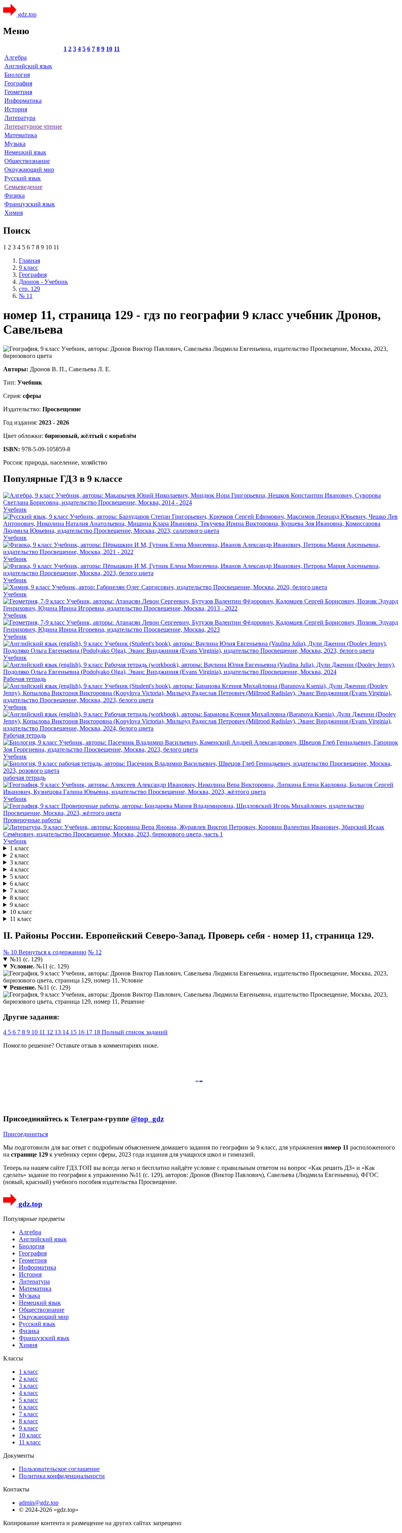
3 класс (19, 862)
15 (74, 1032)
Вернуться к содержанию (52, 952)
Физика (14, 195)
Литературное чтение (33, 126)
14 (66, 1032)
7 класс (19, 890)
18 (98, 1032)
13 (58, 1032)
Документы (18, 1455)
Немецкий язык (25, 152)
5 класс (19, 876)
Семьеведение (23, 186)
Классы (13, 1358)
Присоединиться (25, 1134)
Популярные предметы (34, 1218)
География (18, 83)
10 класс (21, 911)
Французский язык (29, 204)
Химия (13, 212)
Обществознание (27, 161)
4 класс (19, 869)
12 (51, 1032)
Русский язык (22, 178)
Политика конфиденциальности (62, 1476)
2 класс (19, 855)
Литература (19, 117)
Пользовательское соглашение (59, 1469)
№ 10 (10, 952)
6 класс (19, 883)
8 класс (19, 897)
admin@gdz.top (38, 1502)
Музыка (15, 143)
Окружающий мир (29, 169)
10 (109, 48)
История (15, 109)
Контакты (16, 1489)
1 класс (19, 848)
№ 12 (95, 952)
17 (90, 1032)
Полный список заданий (135, 1032)
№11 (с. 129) (26, 959)
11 (117, 48)
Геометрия (18, 92)
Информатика (23, 100)
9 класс (19, 904)
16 (82, 1032)
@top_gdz (147, 1119)
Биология (17, 74)
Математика (20, 135)
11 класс (21, 918)
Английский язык (28, 66)
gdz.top (26, 14)
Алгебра (15, 57)
